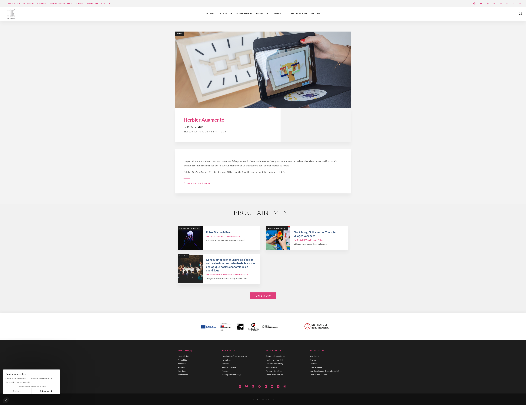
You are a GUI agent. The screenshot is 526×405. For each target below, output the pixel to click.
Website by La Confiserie (263, 399)
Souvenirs (42, 3)
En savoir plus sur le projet (197, 183)
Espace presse (316, 367)
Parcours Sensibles (274, 371)
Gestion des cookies (318, 374)
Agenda (210, 14)
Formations (263, 14)
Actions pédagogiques (275, 356)
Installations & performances (235, 14)
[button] (5, 400)
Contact (105, 3)
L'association (183, 356)
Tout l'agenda (263, 296)
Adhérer (80, 3)
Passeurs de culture (274, 374)
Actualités (28, 3)
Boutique (182, 371)
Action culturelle (296, 14)
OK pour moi (46, 391)
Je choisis (17, 391)
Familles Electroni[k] (274, 360)
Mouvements (271, 367)
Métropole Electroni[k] (231, 374)
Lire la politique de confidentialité (17, 382)
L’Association (13, 3)
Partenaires (92, 3)
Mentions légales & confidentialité (324, 371)
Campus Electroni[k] (274, 363)
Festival (315, 14)
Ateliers (278, 14)
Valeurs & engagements (61, 3)
